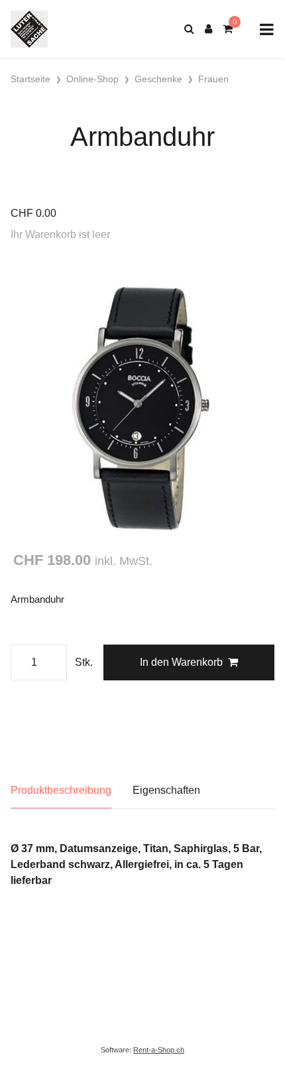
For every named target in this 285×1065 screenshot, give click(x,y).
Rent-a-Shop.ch (158, 1050)
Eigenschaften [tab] (166, 790)
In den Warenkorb (181, 662)
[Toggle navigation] (266, 29)
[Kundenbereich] (208, 29)
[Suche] (189, 29)
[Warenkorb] (227, 29)
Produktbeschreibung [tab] (61, 790)
